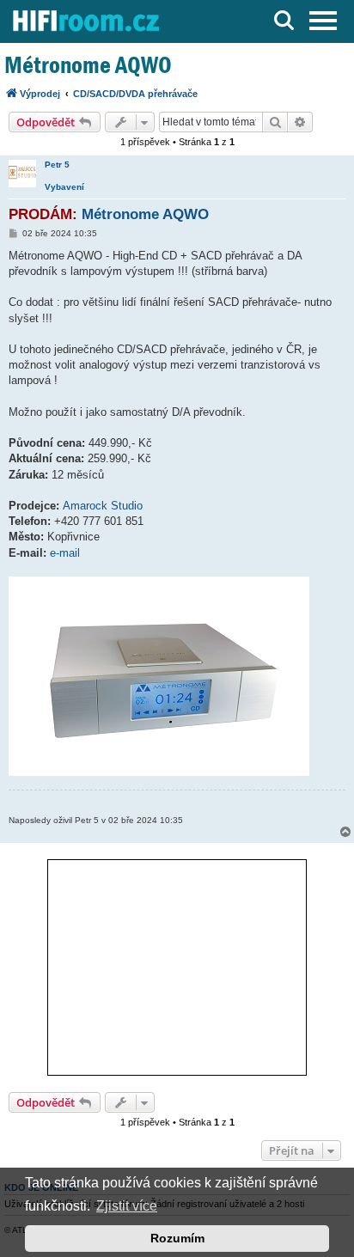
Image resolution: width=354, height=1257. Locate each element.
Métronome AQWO (88, 65)
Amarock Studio (103, 505)
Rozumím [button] (177, 1238)
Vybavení (64, 187)
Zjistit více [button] (126, 1206)
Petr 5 (57, 164)
